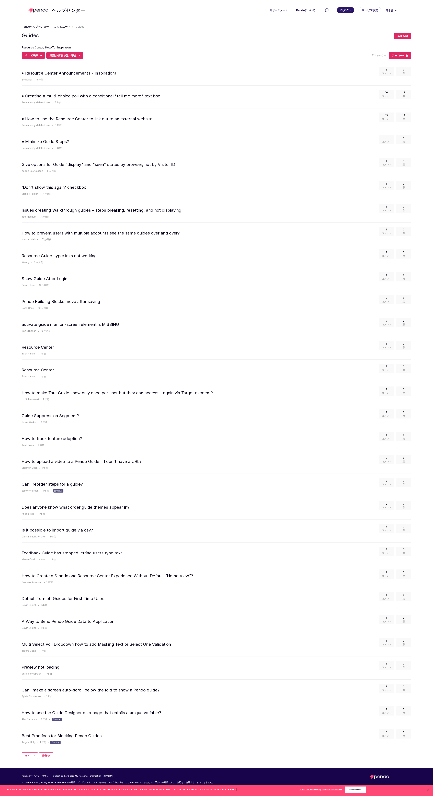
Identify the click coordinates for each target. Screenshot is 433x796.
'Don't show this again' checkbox (54, 187)
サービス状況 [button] (370, 10)
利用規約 (108, 776)
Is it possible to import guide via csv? (57, 530)
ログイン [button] (345, 10)
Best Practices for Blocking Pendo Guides (62, 735)
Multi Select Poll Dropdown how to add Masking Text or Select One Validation (96, 644)
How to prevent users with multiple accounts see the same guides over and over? (101, 233)
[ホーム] (39, 10)
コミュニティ (62, 26)
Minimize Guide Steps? (47, 141)
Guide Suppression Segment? (50, 415)
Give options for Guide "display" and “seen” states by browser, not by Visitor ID (98, 164)
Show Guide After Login (44, 278)
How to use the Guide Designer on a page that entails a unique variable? (91, 712)
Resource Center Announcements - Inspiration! (70, 73)
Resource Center (38, 347)
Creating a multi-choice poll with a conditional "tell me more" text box (92, 96)
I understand (355, 790)
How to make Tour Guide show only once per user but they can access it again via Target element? (117, 392)
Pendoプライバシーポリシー (36, 776)
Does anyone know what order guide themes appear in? (75, 507)
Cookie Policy (229, 789)
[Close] (427, 790)
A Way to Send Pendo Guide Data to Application (68, 621)
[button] (326, 10)
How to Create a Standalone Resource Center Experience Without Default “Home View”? (107, 575)
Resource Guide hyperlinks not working (59, 255)
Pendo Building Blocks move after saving (61, 301)
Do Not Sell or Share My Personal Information (320, 790)
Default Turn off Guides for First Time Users (64, 598)
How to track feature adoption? (52, 438)
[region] (216, 790)
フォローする (400, 55)
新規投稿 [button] (402, 36)
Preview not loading (41, 667)
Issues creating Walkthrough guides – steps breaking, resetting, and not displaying (101, 210)
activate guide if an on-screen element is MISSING (70, 324)
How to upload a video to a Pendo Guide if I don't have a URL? (82, 461)
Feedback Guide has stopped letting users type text (72, 552)
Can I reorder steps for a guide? (52, 484)
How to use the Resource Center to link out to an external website (88, 118)
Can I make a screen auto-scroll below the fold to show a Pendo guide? (90, 690)
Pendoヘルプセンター (35, 26)
